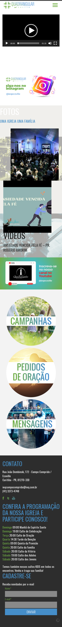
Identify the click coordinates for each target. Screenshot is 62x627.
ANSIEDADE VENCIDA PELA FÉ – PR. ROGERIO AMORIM (26, 247)
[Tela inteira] (55, 43)
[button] (31, 30)
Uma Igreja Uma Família (17, 121)
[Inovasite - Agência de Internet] (58, 620)
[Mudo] (50, 43)
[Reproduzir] (6, 43)
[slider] (28, 43)
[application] (31, 30)
